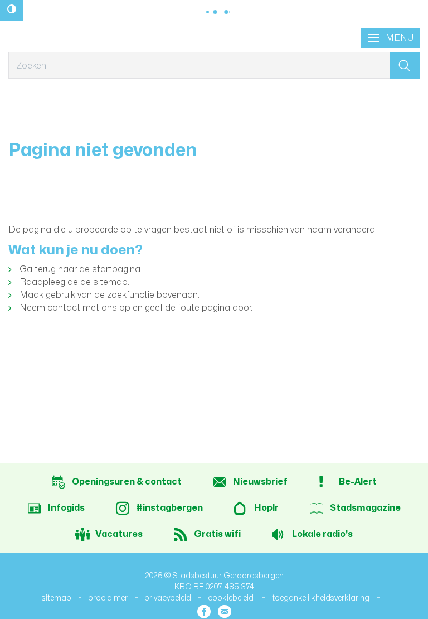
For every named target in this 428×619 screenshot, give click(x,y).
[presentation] (390, 38)
